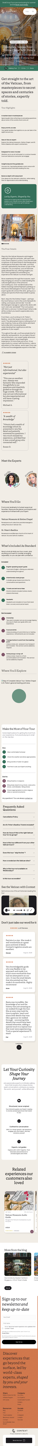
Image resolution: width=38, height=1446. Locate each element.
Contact (5, 1420)
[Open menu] (33, 11)
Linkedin (20, 1417)
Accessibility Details (10, 352)
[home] (10, 13)
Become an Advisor (8, 1417)
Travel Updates (7, 1415)
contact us (28, 798)
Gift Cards (6, 1400)
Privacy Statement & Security (19, 1434)
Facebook (20, 1410)
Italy (21, 42)
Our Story (20, 1395)
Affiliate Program (8, 1397)
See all (8, 1288)
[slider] (9, 910)
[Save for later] (31, 1193)
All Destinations (15, 42)
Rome (25, 42)
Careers (20, 1402)
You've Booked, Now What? (9, 1423)
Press (19, 1404)
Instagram (21, 1415)
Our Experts (21, 1397)
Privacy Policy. (5, 1333)
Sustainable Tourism (24, 1400)
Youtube (20, 1420)
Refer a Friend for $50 (9, 1395)
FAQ (4, 1413)
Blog (4, 1410)
